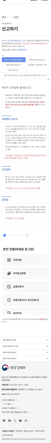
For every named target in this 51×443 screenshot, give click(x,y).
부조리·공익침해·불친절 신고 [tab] (13, 60)
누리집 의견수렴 (7, 435)
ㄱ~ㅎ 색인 (6, 404)
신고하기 (16, 17)
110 (27, 389)
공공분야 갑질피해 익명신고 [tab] (37, 65)
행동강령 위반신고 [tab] (13, 65)
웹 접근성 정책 (28, 431)
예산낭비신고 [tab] (13, 70)
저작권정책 (18, 431)
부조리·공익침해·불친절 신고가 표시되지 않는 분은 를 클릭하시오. (25, 320)
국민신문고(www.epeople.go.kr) (35, 43)
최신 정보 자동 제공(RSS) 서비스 (15, 412)
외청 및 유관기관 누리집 (10, 346)
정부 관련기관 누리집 (9, 340)
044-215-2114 (16, 385)
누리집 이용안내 (8, 400)
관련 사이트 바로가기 (9, 359)
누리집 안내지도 (39, 431)
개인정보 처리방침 (8, 431)
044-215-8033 (12, 394)
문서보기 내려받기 (9, 408)
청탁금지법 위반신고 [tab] (37, 60)
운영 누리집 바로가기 (9, 352)
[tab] (25, 75)
